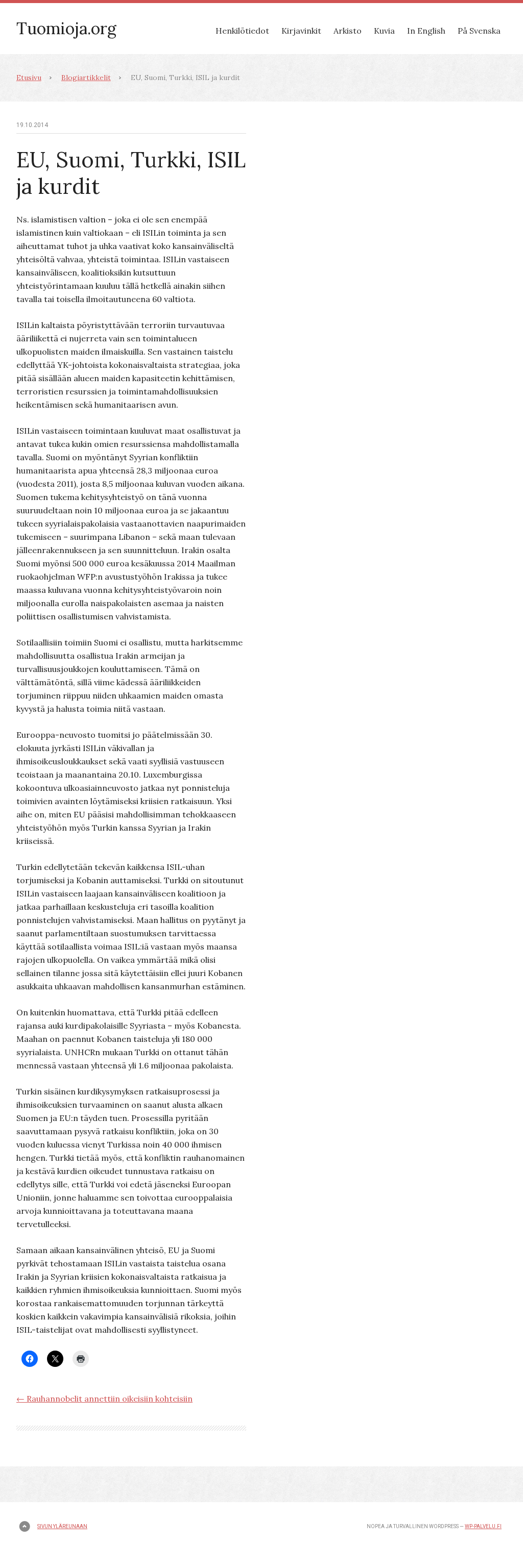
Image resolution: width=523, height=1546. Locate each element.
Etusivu (28, 77)
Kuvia (384, 31)
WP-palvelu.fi (483, 1526)
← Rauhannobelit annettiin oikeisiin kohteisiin (104, 1398)
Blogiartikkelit (86, 77)
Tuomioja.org (66, 28)
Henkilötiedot (242, 31)
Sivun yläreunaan (62, 1526)
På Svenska (479, 31)
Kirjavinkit (301, 31)
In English (426, 31)
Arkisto (348, 31)
